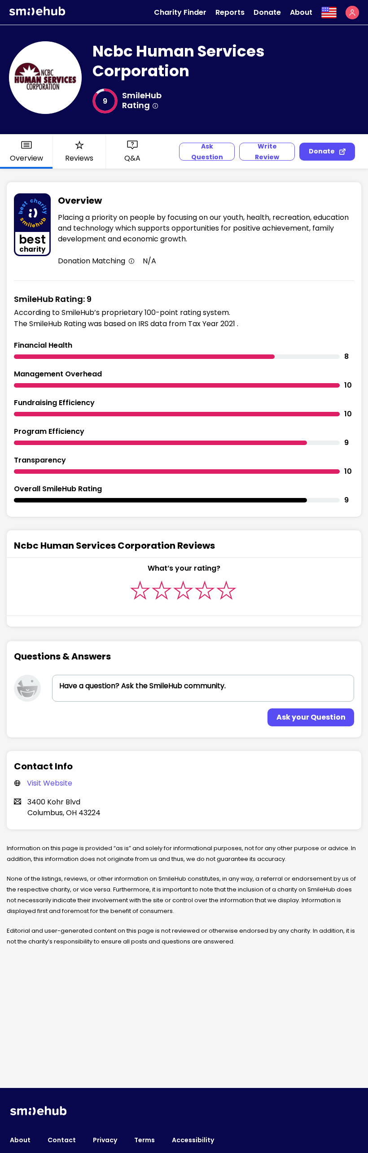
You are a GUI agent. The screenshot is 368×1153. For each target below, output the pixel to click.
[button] (352, 12)
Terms (144, 1140)
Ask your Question (311, 717)
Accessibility (193, 1140)
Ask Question (207, 152)
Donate (267, 12)
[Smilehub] (37, 13)
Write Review (267, 152)
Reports (230, 12)
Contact (62, 1140)
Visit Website (49, 783)
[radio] (140, 590)
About (301, 12)
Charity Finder (180, 12)
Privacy (105, 1140)
